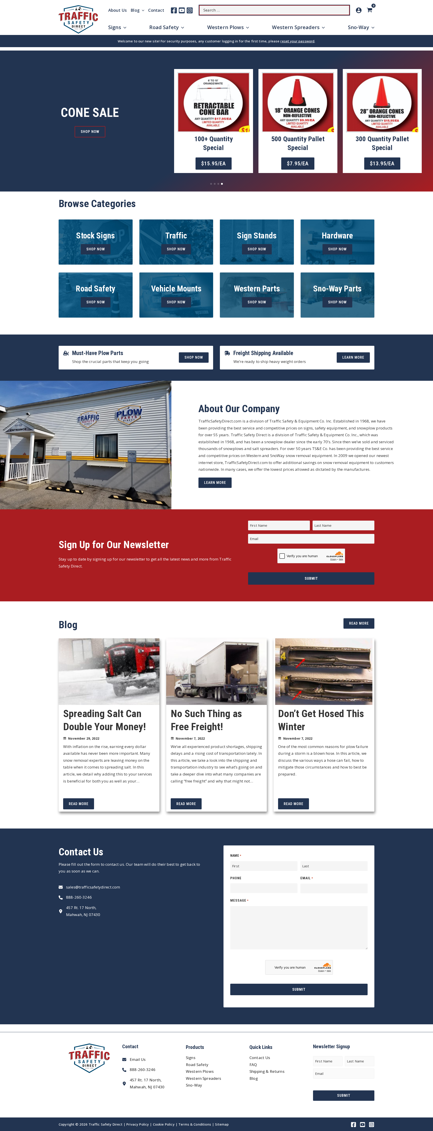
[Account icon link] (359, 10)
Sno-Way (194, 1085)
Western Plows (200, 1071)
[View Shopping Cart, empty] (370, 10)
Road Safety (197, 1064)
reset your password (297, 41)
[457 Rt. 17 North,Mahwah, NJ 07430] (79, 911)
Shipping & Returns (266, 1071)
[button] (111, 144)
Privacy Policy (137, 1124)
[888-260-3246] (75, 897)
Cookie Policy (164, 1124)
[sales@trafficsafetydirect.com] (89, 887)
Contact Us (259, 1057)
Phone (236, 878)
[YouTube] (181, 10)
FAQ (253, 1064)
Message (239, 900)
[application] (142, 10)
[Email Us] (133, 1059)
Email (306, 878)
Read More (78, 804)
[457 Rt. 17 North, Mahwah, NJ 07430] (143, 1083)
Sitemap (222, 1124)
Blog (253, 1078)
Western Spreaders (203, 1078)
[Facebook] (173, 10)
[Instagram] (189, 10)
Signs (190, 1057)
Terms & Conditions (194, 1124)
